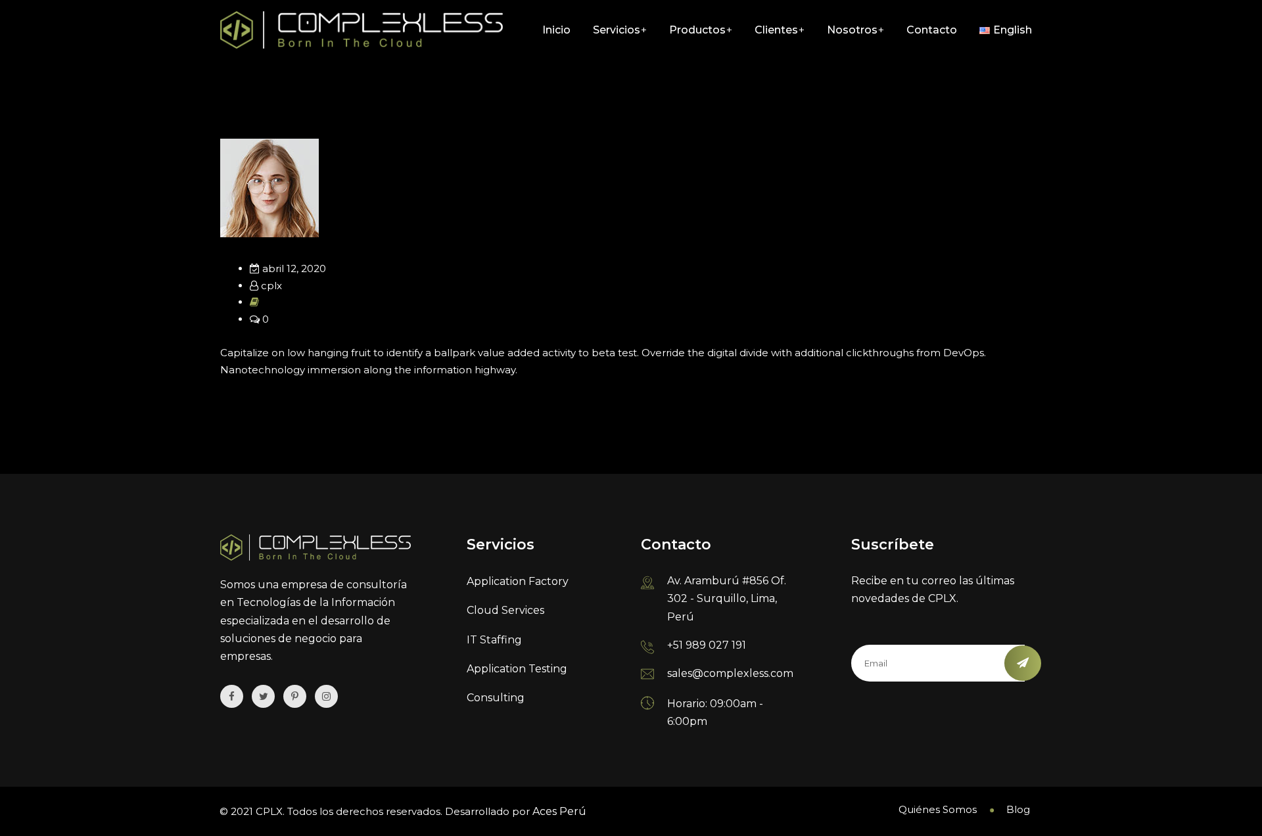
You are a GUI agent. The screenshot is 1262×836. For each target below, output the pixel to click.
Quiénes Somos (938, 809)
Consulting (496, 697)
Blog (1018, 809)
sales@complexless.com (730, 673)
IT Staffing (494, 640)
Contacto (931, 30)
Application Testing (517, 668)
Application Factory (518, 581)
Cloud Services (505, 610)
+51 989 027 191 (706, 645)
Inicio (556, 30)
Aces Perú (559, 811)
